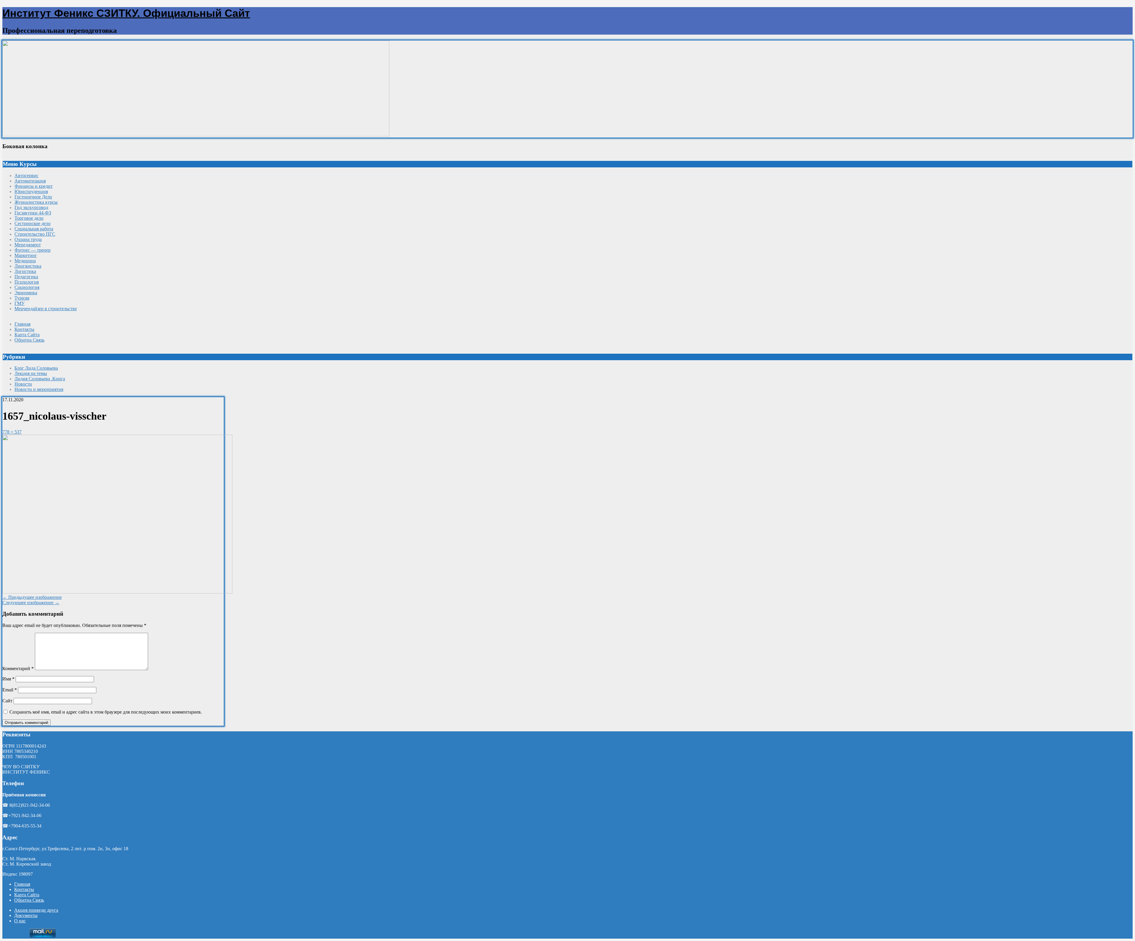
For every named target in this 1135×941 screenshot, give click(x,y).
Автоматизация (30, 180)
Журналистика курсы (36, 202)
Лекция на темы (30, 373)
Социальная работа (33, 228)
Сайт (7, 700)
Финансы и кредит (33, 186)
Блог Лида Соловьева (36, 368)
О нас (20, 920)
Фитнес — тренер (32, 250)
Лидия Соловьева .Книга (39, 378)
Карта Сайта (27, 334)
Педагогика (26, 276)
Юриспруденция (31, 191)
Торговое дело (28, 218)
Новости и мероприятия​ (38, 389)
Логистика (25, 271)
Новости (23, 384)
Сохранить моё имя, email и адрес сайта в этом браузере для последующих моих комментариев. (105, 711)
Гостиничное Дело (33, 196)
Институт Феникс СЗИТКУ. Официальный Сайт (126, 13)
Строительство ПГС (34, 234)
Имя (8, 678)
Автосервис (26, 175)
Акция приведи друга (36, 910)
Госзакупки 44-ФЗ (32, 212)
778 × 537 (12, 431)
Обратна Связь (29, 339)
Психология (26, 281)
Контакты (24, 329)
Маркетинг (25, 255)
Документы (26, 915)
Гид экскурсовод (31, 207)
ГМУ (19, 303)
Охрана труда (28, 239)
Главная (22, 323)
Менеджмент (27, 244)
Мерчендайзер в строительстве (45, 308)
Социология (26, 287)
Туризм (21, 297)
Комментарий (18, 668)
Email (9, 689)
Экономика (25, 292)
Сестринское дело (32, 223)
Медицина (25, 260)
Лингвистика (27, 266)
